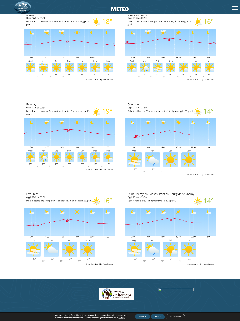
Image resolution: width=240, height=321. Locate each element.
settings (122, 318)
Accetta (142, 316)
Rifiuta (158, 316)
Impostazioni (175, 316)
